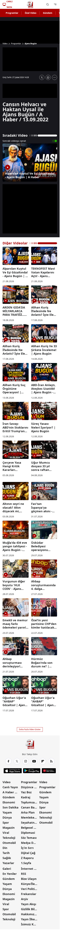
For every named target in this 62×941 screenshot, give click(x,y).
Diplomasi (28, 833)
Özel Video (30, 12)
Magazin (9, 827)
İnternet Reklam (30, 869)
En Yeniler (10, 874)
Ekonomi (9, 802)
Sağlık (7, 858)
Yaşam (7, 812)
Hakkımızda (29, 914)
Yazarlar (8, 863)
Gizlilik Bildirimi (30, 909)
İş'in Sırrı (27, 848)
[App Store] (13, 770)
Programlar (12, 12)
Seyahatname (30, 822)
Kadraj (25, 797)
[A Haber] (30, 4)
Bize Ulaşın (29, 879)
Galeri (7, 869)
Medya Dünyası (30, 843)
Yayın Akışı (28, 904)
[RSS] (51, 761)
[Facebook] (8, 761)
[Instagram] (25, 761)
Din (5, 848)
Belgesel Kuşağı (30, 827)
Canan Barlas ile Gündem (30, 807)
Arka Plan (28, 812)
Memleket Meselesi (30, 817)
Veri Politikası (30, 889)
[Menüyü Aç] (55, 4)
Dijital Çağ (28, 853)
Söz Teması (29, 838)
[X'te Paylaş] (41, 77)
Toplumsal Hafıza (30, 802)
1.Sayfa (26, 863)
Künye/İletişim (30, 884)
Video (5, 43)
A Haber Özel (11, 792)
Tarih (6, 853)
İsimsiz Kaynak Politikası (30, 924)
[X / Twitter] (17, 761)
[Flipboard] (43, 761)
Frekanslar (28, 894)
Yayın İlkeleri (30, 919)
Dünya (7, 817)
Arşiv (24, 899)
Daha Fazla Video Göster (30, 729)
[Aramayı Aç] (47, 4)
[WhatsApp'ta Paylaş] (48, 77)
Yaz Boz (26, 792)
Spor (6, 822)
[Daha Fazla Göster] (54, 77)
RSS (23, 874)
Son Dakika (10, 807)
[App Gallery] (49, 770)
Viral (6, 833)
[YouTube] (34, 761)
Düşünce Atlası (30, 787)
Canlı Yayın (10, 787)
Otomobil (9, 843)
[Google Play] (31, 770)
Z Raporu (27, 858)
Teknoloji (9, 838)
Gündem (47, 12)
